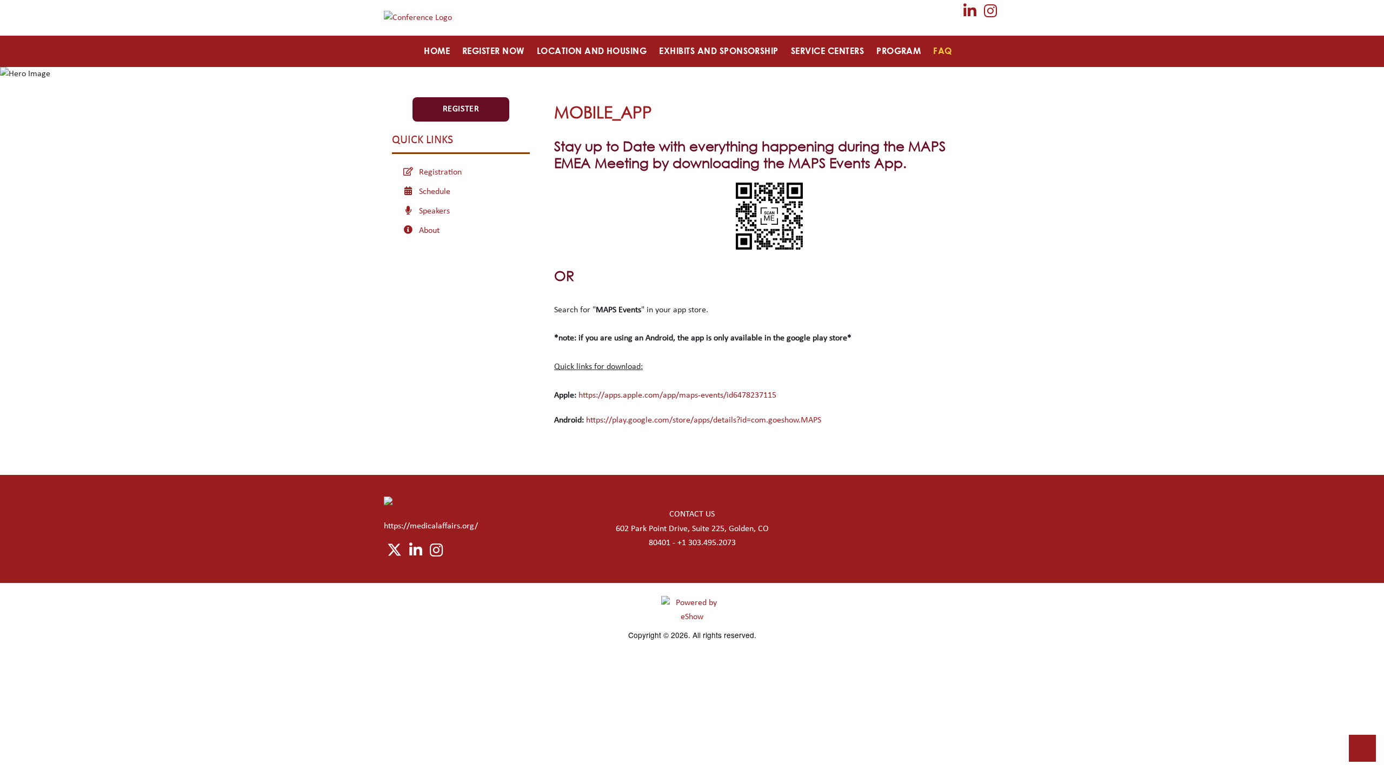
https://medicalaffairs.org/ (431, 526)
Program (898, 50)
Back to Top (1362, 748)
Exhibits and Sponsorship (718, 50)
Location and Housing (592, 50)
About (429, 230)
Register (461, 109)
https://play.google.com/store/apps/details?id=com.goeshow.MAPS (703, 420)
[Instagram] (990, 14)
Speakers (434, 211)
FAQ (942, 50)
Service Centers (827, 50)
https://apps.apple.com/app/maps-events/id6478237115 (677, 395)
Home (437, 50)
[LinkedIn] (971, 14)
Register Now (493, 50)
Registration (440, 172)
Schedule (434, 191)
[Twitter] (949, 14)
